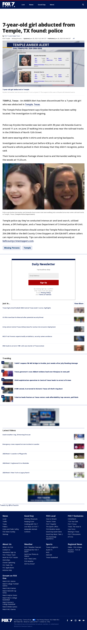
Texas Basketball (52, 557)
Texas (37, 104)
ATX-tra (70, 537)
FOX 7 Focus (72, 524)
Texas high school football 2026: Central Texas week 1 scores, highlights (27, 308)
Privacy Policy (46, 293)
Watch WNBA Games (10, 607)
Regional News (75, 544)
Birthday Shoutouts (31, 519)
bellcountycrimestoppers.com (18, 240)
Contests (27, 532)
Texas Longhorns (52, 547)
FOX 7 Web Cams (30, 559)
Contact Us (6, 550)
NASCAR (49, 555)
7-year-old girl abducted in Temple (16, 89)
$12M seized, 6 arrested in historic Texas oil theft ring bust (38, 389)
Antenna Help (7, 570)
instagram (75, 620)
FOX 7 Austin (6, 38)
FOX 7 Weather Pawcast (32, 547)
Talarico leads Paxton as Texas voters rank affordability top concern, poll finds (46, 397)
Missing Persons (17, 38)
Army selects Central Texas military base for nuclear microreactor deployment (29, 327)
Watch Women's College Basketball (9, 603)
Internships (6, 560)
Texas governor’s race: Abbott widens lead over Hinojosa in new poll (41, 372)
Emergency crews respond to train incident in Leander (21, 444)
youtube (79, 620)
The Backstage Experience (51, 538)
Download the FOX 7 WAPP (31, 551)
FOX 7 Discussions (74, 534)
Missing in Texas (73, 532)
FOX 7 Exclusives (75, 516)
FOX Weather (28, 561)
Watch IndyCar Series (10, 595)
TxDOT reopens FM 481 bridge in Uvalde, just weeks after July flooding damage (46, 363)
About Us (7, 544)
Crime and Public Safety (11, 529)
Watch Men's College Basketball (10, 599)
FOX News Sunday (9, 532)
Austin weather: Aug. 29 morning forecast (16, 435)
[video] (79, 437)
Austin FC (49, 550)
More (52, 5)
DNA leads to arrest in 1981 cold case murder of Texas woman (23, 346)
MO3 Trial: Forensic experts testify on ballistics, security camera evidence (27, 336)
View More (78, 303)
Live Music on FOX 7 (31, 527)
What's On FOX (8, 547)
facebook (67, 620)
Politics (5, 527)
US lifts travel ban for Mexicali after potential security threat (23, 317)
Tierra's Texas (51, 521)
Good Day (29, 516)
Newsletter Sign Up (9, 552)
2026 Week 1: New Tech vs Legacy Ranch (16, 473)
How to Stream (51, 519)
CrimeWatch (72, 519)
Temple (29, 104)
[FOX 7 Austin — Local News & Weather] (10, 4)
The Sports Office (52, 527)
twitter (71, 620)
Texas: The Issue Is (74, 527)
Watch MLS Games (9, 609)
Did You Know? (29, 564)
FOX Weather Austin (53, 529)
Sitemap (5, 534)
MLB (47, 552)
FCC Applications (8, 568)
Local (4, 519)
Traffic (5, 521)
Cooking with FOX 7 (31, 524)
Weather (28, 544)
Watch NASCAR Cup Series (9, 592)
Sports (49, 544)
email (83, 620)
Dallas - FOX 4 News (75, 547)
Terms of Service (45, 295)
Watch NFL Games (9, 581)
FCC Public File (8, 565)
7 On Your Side (73, 521)
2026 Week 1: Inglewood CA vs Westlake (16, 463)
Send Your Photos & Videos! (31, 555)
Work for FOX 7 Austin (10, 557)
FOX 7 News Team (9, 555)
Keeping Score (29, 521)
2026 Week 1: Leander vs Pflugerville (15, 454)
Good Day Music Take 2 (54, 534)
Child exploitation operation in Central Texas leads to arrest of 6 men (42, 380)
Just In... (6, 303)
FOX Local (50, 516)
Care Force (71, 529)
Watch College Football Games (10, 585)
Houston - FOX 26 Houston (74, 551)
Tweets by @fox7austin (9, 505)
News (5, 516)
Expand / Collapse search (83, 4)
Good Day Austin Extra (54, 532)
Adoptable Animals (30, 529)
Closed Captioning (9, 563)
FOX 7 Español (51, 524)
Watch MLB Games (9, 588)
